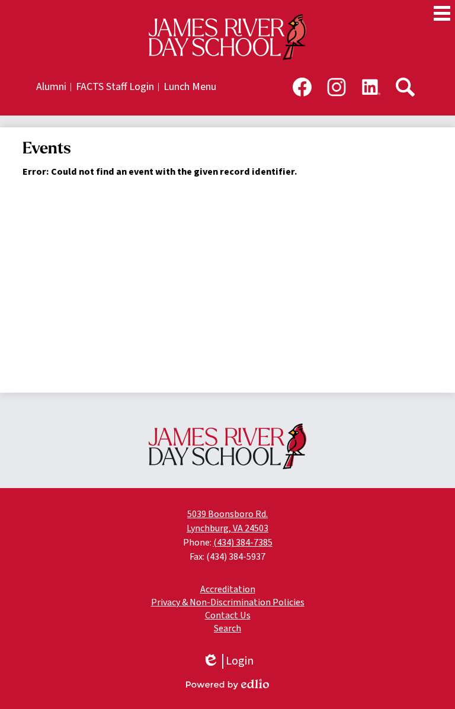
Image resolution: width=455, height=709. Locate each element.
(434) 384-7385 (243, 542)
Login (228, 661)
